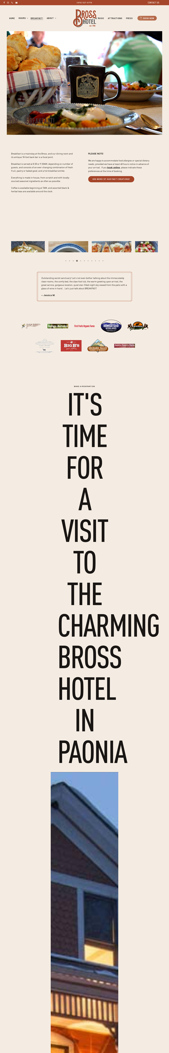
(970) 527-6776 (84, 2)
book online (113, 167)
